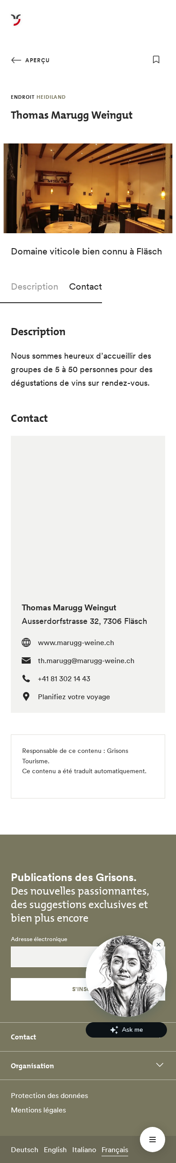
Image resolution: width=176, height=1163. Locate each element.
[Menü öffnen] (152, 1139)
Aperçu (36, 60)
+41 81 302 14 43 (64, 678)
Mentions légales (38, 1109)
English (55, 1149)
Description (34, 286)
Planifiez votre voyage (74, 696)
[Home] (16, 25)
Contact (85, 286)
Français (115, 1149)
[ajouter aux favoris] (156, 60)
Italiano (84, 1149)
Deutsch (24, 1149)
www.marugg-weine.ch (76, 642)
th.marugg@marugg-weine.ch (86, 660)
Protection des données (49, 1095)
